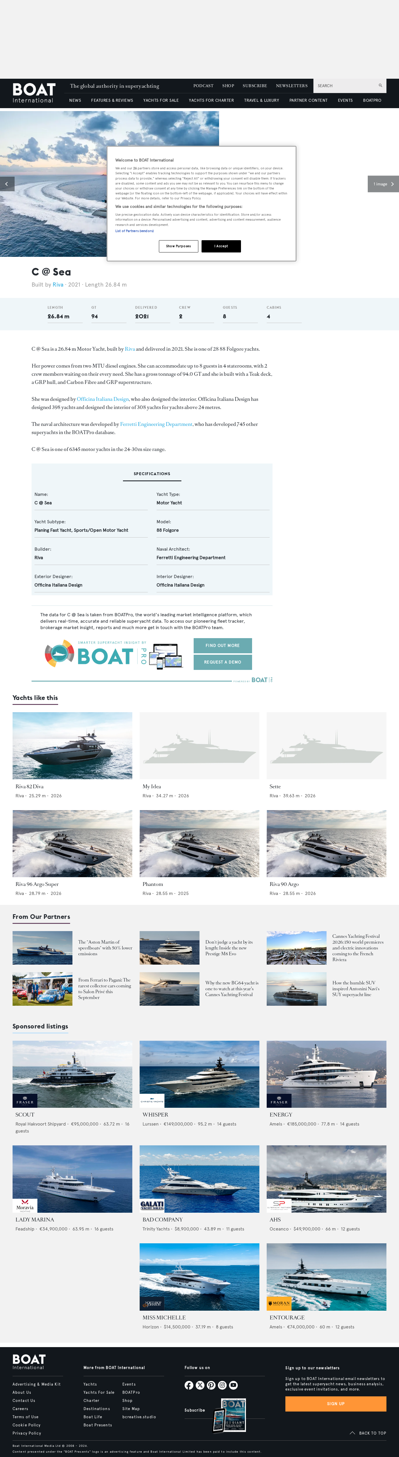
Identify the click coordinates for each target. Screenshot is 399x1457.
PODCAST (203, 85)
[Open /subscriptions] (224, 1416)
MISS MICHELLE (164, 1317)
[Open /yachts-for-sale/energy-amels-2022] (326, 1074)
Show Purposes (178, 246)
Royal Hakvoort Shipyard (40, 1124)
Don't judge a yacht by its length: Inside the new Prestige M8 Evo (229, 948)
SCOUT (24, 1114)
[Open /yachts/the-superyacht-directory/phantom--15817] (199, 843)
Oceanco (279, 1229)
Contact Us (24, 1400)
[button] (7, 184)
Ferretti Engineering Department (156, 424)
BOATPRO (372, 100)
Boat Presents (98, 1425)
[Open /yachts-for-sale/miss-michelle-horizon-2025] (199, 1277)
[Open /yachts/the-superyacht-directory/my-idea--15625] (199, 746)
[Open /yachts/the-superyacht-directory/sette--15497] (326, 746)
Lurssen (151, 1124)
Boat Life (93, 1417)
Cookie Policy (27, 1425)
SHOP (228, 85)
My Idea (152, 786)
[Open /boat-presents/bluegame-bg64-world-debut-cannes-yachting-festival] (170, 989)
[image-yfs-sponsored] (25, 1106)
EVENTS (345, 100)
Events (129, 1384)
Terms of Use (26, 1417)
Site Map (131, 1409)
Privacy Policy (27, 1433)
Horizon (151, 1327)
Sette (275, 786)
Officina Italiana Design (103, 399)
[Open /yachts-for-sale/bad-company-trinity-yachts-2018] (199, 1179)
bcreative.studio (139, 1417)
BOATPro (131, 1392)
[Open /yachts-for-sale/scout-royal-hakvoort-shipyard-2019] (72, 1074)
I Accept (221, 246)
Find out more (223, 645)
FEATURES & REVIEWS (112, 100)
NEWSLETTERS (292, 85)
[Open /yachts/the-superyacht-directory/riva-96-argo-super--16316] (72, 843)
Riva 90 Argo (284, 884)
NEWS (75, 100)
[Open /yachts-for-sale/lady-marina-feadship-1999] (72, 1179)
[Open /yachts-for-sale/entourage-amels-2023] (326, 1277)
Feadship (24, 1229)
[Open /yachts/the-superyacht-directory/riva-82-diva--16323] (72, 746)
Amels (276, 1124)
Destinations (97, 1409)
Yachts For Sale (99, 1392)
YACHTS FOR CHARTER (211, 100)
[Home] (38, 93)
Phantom (153, 884)
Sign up (336, 1403)
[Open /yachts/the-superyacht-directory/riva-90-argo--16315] (326, 843)
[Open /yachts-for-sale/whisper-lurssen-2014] (199, 1074)
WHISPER (155, 1114)
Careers (20, 1409)
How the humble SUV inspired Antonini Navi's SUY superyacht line (355, 989)
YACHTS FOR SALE (161, 100)
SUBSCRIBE (255, 85)
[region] (201, 203)
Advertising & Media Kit (37, 1384)
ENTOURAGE (287, 1317)
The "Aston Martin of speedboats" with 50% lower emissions (105, 948)
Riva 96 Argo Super (37, 884)
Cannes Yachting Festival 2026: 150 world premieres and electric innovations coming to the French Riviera (358, 948)
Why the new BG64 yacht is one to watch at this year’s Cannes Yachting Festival (232, 989)
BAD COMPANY (163, 1219)
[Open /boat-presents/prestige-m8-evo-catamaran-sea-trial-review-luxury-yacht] (170, 948)
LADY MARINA (34, 1219)
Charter (91, 1400)
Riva (58, 284)
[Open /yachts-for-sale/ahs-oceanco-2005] (326, 1179)
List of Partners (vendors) (134, 231)
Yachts (90, 1384)
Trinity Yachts (156, 1229)
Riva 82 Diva (29, 786)
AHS (275, 1219)
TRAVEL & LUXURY (261, 100)
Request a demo (222, 662)
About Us (22, 1392)
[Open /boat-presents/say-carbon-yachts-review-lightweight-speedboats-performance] (42, 948)
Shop (127, 1400)
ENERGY (281, 1114)
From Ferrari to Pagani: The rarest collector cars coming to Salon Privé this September (104, 988)
